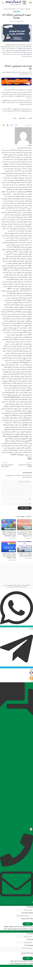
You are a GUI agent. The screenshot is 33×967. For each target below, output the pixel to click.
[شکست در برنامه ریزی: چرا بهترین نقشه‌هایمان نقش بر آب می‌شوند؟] (24, 524)
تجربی (14, 118)
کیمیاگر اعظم (27, 54)
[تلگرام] (29, 459)
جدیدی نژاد (19, 21)
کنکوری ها (28, 528)
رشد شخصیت (27, 526)
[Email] (3, 125)
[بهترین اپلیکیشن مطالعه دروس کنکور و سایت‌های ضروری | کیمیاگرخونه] (8, 524)
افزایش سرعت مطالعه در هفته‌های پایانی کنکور (25, 555)
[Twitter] (12, 125)
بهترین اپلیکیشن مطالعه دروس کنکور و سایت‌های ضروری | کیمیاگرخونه (9, 534)
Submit (28, 939)
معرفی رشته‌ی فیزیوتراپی (24, 48)
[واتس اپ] (31, 459)
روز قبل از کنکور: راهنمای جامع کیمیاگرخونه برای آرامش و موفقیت (9, 556)
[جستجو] (3, 2)
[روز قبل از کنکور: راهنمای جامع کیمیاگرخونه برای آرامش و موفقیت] (8, 546)
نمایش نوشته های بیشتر (24, 148)
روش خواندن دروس (10, 528)
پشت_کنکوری (22, 118)
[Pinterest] (7, 125)
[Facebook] (16, 125)
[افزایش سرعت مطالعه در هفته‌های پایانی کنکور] (24, 546)
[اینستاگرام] (28, 459)
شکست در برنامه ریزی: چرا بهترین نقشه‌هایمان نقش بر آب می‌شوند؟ (24, 534)
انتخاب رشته (16, 11)
